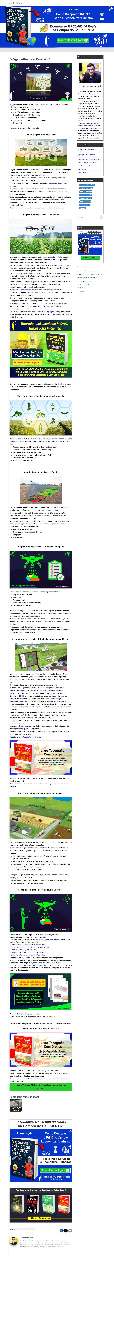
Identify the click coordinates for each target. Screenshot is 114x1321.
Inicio (64, 3)
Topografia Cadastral (85, 201)
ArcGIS (18, 1229)
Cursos (87, 3)
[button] (95, 3)
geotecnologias (40, 937)
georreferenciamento (17, 937)
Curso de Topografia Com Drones (87, 162)
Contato (101, 3)
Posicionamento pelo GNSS (87, 185)
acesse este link (39, 963)
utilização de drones (25, 726)
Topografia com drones (28, 1229)
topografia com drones (50, 940)
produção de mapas (61, 265)
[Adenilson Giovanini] (14, 1240)
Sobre (69, 3)
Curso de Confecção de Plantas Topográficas (36, 965)
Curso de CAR (82, 172)
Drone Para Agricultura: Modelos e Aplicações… (29, 955)
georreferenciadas (48, 257)
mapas (54, 208)
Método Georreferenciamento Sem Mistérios (87, 150)
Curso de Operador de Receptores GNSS (89, 159)
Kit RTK (75, 3)
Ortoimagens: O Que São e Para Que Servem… (29, 952)
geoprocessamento (44, 191)
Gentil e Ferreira (16, 439)
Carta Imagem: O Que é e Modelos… (25, 950)
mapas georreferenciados (29, 290)
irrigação (17, 597)
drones (28, 516)
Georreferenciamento (85, 198)
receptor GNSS (25, 699)
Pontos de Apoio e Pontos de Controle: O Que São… (30, 947)
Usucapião (82, 208)
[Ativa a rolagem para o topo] (111, 1318)
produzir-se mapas (39, 690)
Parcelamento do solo (85, 195)
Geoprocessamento (85, 205)
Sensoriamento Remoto (86, 188)
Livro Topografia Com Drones (30, 737)
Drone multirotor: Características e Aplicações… (29, 945)
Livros (93, 3)
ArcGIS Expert (82, 169)
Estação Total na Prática (85, 166)
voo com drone (34, 306)
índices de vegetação (46, 312)
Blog (81, 3)
